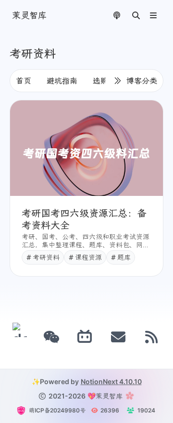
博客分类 (141, 80)
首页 (23, 80)
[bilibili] (85, 337)
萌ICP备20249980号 (57, 410)
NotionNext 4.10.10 (111, 381)
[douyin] (19, 337)
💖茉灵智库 (105, 396)
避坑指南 (62, 80)
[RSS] (152, 337)
